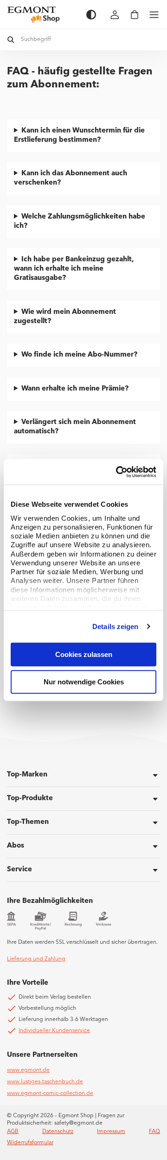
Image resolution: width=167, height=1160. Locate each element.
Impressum (111, 1131)
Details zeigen (115, 626)
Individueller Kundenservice (54, 1031)
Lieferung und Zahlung (36, 959)
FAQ (154, 1131)
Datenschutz (57, 1131)
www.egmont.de (28, 1070)
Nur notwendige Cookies (84, 682)
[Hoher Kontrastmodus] (91, 15)
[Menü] (154, 14)
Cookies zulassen (83, 654)
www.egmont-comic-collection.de (50, 1093)
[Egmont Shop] (42, 14)
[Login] (115, 14)
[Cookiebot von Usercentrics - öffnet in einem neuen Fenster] (117, 472)
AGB (13, 1131)
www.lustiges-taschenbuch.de (45, 1082)
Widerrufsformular (30, 1143)
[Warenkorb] (134, 14)
